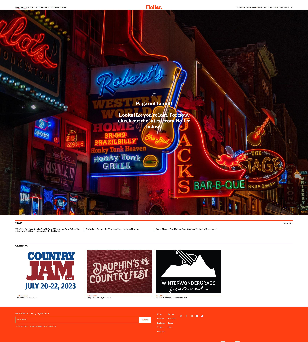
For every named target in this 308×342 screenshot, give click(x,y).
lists (22, 7)
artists (273, 7)
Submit (145, 319)
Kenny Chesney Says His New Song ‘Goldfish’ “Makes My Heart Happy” (186, 229)
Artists (171, 314)
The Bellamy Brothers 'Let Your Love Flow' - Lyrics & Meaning (112, 229)
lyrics (57, 7)
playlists (43, 7)
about (266, 7)
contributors (282, 7)
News (19, 223)
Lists (170, 327)
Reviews (160, 318)
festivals (29, 7)
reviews (51, 7)
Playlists (161, 331)
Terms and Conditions (35, 326)
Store (36, 7)
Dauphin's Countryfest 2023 (99, 298)
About (45, 326)
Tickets (253, 7)
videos (259, 7)
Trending (21, 245)
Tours (170, 323)
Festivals (172, 318)
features (239, 7)
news (17, 7)
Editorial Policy (52, 326)
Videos (160, 327)
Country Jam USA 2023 (27, 298)
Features (161, 323)
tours (246, 7)
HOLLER (18, 8)
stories (64, 7)
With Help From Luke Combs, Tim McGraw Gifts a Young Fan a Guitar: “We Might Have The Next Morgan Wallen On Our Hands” (47, 230)
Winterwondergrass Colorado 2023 (171, 298)
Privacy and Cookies (22, 326)
